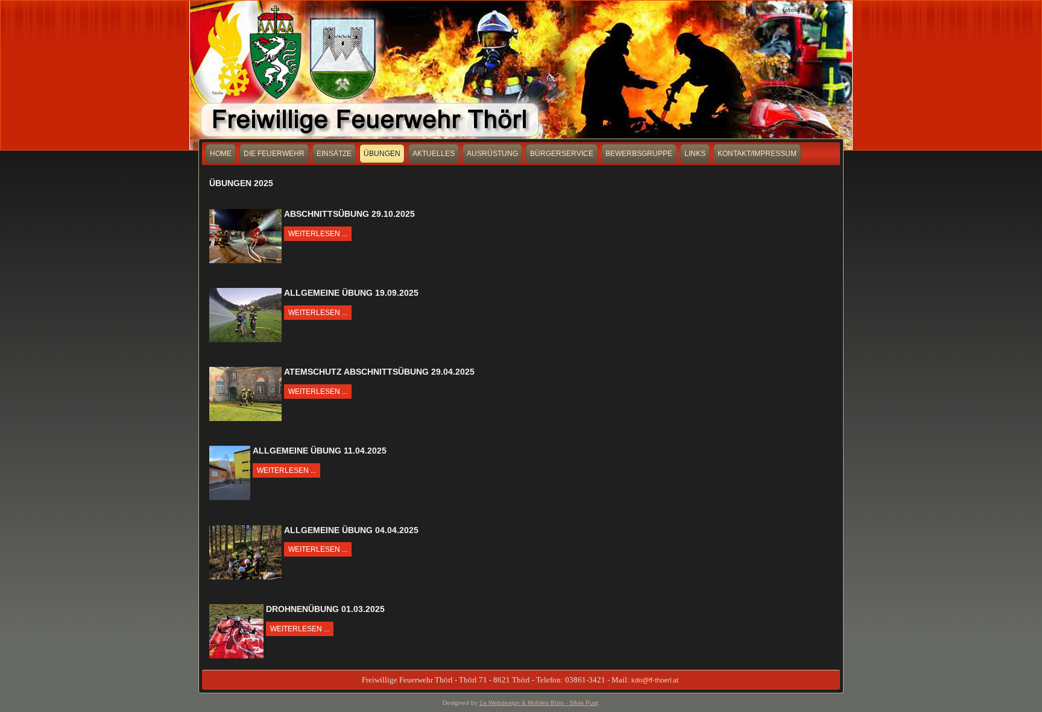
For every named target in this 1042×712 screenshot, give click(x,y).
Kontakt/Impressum (757, 153)
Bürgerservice (561, 153)
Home (221, 153)
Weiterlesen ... (317, 234)
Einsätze (334, 153)
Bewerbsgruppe (638, 153)
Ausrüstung (492, 153)
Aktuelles (433, 153)
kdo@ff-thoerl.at (654, 680)
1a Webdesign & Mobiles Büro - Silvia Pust (538, 702)
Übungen (382, 153)
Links (695, 153)
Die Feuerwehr (274, 153)
